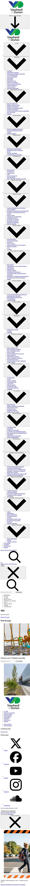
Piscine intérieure (11, 355)
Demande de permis (12, 218)
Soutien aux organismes (13, 430)
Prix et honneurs (11, 112)
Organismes (10, 428)
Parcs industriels (11, 177)
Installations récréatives (16, 334)
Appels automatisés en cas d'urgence (16, 208)
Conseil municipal (17, 115)
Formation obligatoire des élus (14, 130)
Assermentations (11, 299)
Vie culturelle (17, 390)
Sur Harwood (10, 171)
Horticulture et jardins (12, 472)
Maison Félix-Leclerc (12, 407)
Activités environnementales (14, 468)
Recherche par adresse (12, 221)
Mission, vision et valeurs (13, 105)
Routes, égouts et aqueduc (16, 251)
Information (16, 57)
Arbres (8, 512)
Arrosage (9, 517)
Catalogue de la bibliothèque (14, 216)
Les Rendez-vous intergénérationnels (16, 431)
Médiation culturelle (12, 410)
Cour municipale (11, 300)
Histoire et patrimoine (12, 82)
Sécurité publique (17, 225)
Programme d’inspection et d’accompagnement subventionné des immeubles (16, 273)
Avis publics (10, 78)
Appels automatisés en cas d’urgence (16, 245)
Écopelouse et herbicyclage (14, 519)
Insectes (9, 540)
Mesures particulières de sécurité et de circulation (13, 884)
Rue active (9, 242)
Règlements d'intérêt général (14, 149)
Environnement (8, 715)
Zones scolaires (11, 243)
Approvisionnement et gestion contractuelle (18, 111)
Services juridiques (16, 280)
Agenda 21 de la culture (13, 412)
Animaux (9, 249)
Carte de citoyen (11, 87)
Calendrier (9, 389)
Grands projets (10, 173)
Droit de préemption (12, 153)
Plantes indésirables (12, 538)
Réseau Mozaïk (11, 404)
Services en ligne (17, 194)
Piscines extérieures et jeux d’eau (15, 353)
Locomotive (10, 814)
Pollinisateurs (10, 513)
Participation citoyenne (13, 72)
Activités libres (11, 377)
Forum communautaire (12, 437)
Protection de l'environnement (16, 498)
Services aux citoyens (9, 712)
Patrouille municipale (12, 240)
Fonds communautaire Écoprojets (15, 466)
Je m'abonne (19, 661)
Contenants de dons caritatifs (14, 495)
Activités (9, 331)
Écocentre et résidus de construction (16, 493)
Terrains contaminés (12, 523)
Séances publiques (11, 133)
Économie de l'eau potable (13, 520)
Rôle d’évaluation (11, 224)
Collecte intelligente (12, 492)
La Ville (6, 711)
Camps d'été (10, 383)
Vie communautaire (16, 413)
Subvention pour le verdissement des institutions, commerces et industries (16, 470)
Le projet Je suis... (11, 409)
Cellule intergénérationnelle (14, 436)
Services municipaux (12, 103)
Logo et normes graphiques (14, 84)
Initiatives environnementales (16, 452)
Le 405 (9, 379)
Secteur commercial (12, 176)
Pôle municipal (11, 170)
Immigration (10, 434)
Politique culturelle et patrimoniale (15, 406)
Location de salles (11, 427)
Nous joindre (7, 717)
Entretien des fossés (12, 516)
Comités (9, 132)
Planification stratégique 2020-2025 (16, 74)
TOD (8, 174)
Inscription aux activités (13, 219)
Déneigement (10, 267)
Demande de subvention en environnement (18, 211)
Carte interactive (8, 725)
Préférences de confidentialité (8, 811)
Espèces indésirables (17, 525)
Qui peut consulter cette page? (8, 812)
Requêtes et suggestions (13, 222)
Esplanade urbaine (11, 382)
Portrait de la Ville (11, 81)
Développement (16, 156)
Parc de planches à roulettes (14, 349)
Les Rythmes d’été (11, 386)
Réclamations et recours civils (14, 297)
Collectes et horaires (12, 490)
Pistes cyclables (11, 352)
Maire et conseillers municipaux (15, 129)
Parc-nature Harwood (12, 359)
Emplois (9, 113)
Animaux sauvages (12, 541)
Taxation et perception (12, 109)
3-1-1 (8, 248)
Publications (10, 79)
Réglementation (16, 135)
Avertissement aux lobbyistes (14, 154)
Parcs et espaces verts (12, 348)
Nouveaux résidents (12, 76)
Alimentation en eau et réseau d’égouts (17, 266)
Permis (8, 151)
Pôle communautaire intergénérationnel (17, 433)
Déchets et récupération (16, 477)
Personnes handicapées (13, 88)
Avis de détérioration (12, 75)
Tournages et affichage (12, 388)
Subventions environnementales (15, 475)
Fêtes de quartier (11, 385)
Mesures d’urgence (12, 246)
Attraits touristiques (12, 85)
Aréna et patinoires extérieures (14, 358)
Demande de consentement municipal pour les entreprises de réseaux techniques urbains (18, 278)
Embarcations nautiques (13, 356)
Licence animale (11, 209)
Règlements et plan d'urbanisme (15, 150)
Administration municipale (17, 90)
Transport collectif (11, 270)
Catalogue (9, 332)
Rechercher (19, 592)
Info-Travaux (10, 264)
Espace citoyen (11, 215)
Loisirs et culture (8, 714)
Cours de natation (11, 380)
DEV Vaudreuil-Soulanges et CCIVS (16, 178)
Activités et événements (16, 364)
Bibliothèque (16, 315)
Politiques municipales (12, 106)
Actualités (9, 71)
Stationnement (10, 269)
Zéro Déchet (10, 496)
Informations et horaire (12, 329)
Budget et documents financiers (15, 108)
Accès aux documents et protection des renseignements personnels (17, 295)
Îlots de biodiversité (12, 514)
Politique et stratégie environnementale (16, 474)
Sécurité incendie (11, 239)
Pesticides (9, 522)
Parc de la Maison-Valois (13, 350)
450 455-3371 (4, 732)
